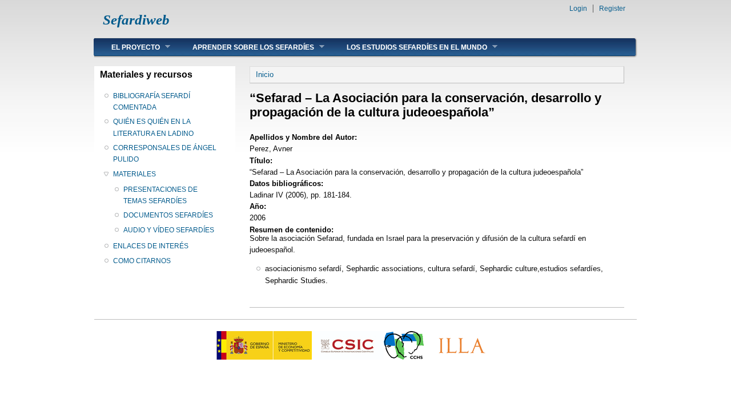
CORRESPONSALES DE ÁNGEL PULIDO (164, 153)
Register (612, 9)
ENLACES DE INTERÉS (150, 246)
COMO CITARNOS (142, 261)
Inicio (265, 74)
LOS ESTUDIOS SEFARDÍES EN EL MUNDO (408, 47)
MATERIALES (134, 174)
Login (578, 9)
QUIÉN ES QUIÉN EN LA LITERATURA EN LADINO (153, 127)
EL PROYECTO (127, 47)
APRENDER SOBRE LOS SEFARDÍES (244, 47)
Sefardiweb (136, 19)
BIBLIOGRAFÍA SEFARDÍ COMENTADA (151, 101)
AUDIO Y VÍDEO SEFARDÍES (168, 230)
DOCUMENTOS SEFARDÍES (168, 215)
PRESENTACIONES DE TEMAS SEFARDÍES (160, 195)
